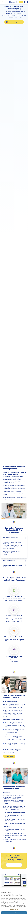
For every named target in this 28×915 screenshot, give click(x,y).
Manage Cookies (14, 909)
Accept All (14, 912)
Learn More (10, 756)
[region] (14, 901)
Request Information (15, 865)
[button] (16, 2)
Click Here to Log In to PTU (15, 22)
